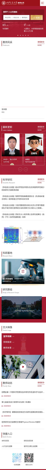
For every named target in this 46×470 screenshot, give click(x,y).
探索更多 (23, 271)
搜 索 (37, 18)
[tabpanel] (12, 27)
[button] (20, 169)
